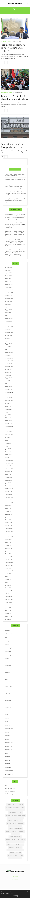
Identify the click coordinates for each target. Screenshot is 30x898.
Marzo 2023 (8, 383)
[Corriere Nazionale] (15, 3)
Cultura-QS (8, 669)
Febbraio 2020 (9, 488)
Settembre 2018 (9, 537)
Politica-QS (8, 700)
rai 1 (22, 842)
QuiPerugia (8, 707)
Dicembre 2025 (9, 290)
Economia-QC (8, 676)
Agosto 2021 (8, 437)
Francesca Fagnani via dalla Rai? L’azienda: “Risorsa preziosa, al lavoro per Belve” (15, 193)
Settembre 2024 (9, 332)
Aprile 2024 (8, 346)
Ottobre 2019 (8, 500)
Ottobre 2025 (8, 295)
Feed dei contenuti (10, 788)
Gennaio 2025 (8, 321)
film (21, 820)
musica (14, 831)
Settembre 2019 (9, 503)
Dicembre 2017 (9, 562)
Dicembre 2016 (9, 596)
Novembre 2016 (9, 599)
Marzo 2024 (8, 349)
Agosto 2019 (8, 505)
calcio (15, 804)
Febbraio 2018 (8, 556)
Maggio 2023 (8, 378)
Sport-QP (7, 760)
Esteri (6, 679)
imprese (9, 823)
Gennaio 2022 (8, 423)
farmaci (16, 820)
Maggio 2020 (8, 480)
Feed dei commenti (10, 791)
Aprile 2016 (8, 619)
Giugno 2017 (8, 579)
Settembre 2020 (9, 468)
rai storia (19, 847)
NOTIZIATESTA (15, 834)
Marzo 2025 (8, 315)
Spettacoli (7, 739)
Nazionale (9, 41)
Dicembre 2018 (9, 528)
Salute (6, 714)
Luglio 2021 (8, 440)
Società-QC (8, 735)
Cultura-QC (8, 662)
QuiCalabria (8, 704)
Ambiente (7, 630)
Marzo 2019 (8, 520)
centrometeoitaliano (12, 807)
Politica (9, 92)
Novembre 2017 (9, 565)
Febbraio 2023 (8, 386)
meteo (11, 826)
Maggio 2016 (8, 616)
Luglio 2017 (8, 576)
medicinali (21, 823)
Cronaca (7, 644)
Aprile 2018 (8, 551)
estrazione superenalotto (15, 818)
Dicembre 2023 (9, 358)
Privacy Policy (15, 879)
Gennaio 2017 (8, 593)
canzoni (21, 804)
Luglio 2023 (8, 372)
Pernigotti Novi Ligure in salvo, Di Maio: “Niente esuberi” (13, 47)
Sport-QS (7, 763)
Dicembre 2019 (9, 494)
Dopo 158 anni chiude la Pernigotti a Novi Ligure (12, 146)
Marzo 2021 (8, 451)
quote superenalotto (13, 842)
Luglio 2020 (8, 474)
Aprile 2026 (8, 278)
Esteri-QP (7, 683)
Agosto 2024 (8, 335)
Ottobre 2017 (8, 568)
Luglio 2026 (8, 270)
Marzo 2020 (8, 486)
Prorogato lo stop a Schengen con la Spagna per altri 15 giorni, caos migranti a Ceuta (15, 200)
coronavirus (12, 812)
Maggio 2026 (8, 276)
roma (21, 850)
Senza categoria (9, 728)
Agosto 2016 (8, 608)
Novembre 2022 (9, 395)
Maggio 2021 (8, 446)
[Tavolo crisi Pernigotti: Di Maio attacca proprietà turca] (15, 79)
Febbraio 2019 (8, 522)
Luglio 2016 (8, 610)
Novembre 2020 (9, 463)
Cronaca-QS (8, 655)
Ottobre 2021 (8, 432)
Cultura (7, 658)
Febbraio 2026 (8, 284)
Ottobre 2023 (8, 363)
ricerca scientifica (13, 850)
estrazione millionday (18, 815)
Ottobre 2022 (8, 398)
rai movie (11, 847)
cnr (7, 810)
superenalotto (12, 855)
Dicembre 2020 (9, 460)
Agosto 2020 (8, 471)
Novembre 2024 (9, 327)
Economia (3, 41)
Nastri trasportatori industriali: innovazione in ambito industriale (14, 223)
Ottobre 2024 (8, 329)
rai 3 (13, 844)
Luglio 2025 (8, 304)
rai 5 (22, 844)
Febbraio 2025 (8, 318)
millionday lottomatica (15, 828)
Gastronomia (8, 686)
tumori (19, 858)
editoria (8, 815)
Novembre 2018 (9, 531)
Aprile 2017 (8, 585)
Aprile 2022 (8, 415)
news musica (21, 831)
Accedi (6, 785)
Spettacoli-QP (8, 746)
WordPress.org (9, 794)
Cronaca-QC (8, 648)
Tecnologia (8, 767)
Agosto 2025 (8, 301)
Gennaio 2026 (8, 287)
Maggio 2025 (8, 310)
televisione (12, 858)
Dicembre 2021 (9, 426)
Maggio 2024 (8, 344)
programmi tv (21, 839)
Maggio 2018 (8, 548)
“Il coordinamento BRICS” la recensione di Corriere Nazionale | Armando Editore (14, 241)
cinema (22, 807)
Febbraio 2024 (8, 352)
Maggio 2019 (8, 514)
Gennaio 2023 (8, 389)
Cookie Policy (9, 893)
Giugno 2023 (8, 375)
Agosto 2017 (8, 573)
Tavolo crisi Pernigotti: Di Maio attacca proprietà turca (14, 97)
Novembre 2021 (9, 429)
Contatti (15, 876)
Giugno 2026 (8, 273)
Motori (7, 690)
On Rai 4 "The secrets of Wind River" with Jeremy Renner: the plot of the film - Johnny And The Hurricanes (15, 251)
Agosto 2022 (8, 403)
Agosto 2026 (8, 267)
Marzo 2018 (8, 554)
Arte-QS (7, 641)
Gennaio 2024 (8, 355)
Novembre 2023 (9, 361)
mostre (8, 831)
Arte (6, 637)
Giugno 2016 (8, 613)
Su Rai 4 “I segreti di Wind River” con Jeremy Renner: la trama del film (15, 254)
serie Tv (12, 852)
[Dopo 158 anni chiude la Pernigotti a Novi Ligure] (15, 127)
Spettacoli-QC (9, 742)
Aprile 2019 (8, 517)
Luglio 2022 (8, 406)
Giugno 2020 (8, 477)
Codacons (13, 810)
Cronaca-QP (8, 651)
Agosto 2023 (8, 369)
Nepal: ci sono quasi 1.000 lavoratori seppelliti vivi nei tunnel (15, 174)
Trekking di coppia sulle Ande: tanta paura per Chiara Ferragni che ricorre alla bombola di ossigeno (15, 186)
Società (7, 732)
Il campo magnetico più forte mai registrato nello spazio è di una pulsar (15, 217)
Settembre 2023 (9, 366)
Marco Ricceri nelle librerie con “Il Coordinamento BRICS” (15, 244)
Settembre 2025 (9, 298)
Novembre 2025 (9, 293)
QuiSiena (7, 711)
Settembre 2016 (9, 605)
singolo (18, 852)
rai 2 (8, 844)
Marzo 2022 (8, 417)
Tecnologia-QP (9, 770)
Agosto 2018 (8, 539)
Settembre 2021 (9, 434)
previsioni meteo (10, 839)
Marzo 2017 (8, 588)
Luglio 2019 (8, 508)
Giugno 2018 (8, 545)
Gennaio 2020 (8, 491)
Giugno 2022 (8, 409)
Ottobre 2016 (8, 602)
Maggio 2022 (8, 412)
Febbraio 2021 (8, 454)
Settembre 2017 (9, 571)
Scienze (7, 718)
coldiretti (21, 810)
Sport (6, 753)
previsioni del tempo (15, 836)
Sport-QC (7, 756)
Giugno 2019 (8, 511)
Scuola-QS (7, 725)
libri (14, 823)
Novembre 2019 (9, 497)
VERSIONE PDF (9, 774)
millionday (18, 826)
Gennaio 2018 (8, 559)
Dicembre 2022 (9, 392)
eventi (10, 820)
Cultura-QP (8, 665)
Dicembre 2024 (9, 324)
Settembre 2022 (9, 400)
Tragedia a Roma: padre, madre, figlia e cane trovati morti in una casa (15, 180)
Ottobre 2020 (8, 466)
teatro (20, 855)
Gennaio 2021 (8, 457)
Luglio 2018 (8, 542)
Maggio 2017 (8, 582)
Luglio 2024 (8, 338)
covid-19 (20, 812)
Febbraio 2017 (8, 591)
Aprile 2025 (8, 312)
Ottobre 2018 (8, 534)
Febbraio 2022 (8, 420)
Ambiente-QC (8, 634)
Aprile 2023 (8, 381)
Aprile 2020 (8, 483)
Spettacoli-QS (8, 749)
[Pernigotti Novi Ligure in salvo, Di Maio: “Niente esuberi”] (15, 28)
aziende (9, 804)
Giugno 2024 (8, 341)
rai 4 (17, 844)
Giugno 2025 (8, 307)
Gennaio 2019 (8, 525)
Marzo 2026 (8, 281)
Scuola (6, 721)
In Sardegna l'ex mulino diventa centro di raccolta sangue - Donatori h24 (15, 232)
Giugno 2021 (8, 443)
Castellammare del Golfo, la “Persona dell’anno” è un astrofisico (15, 215)
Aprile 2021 (8, 449)
